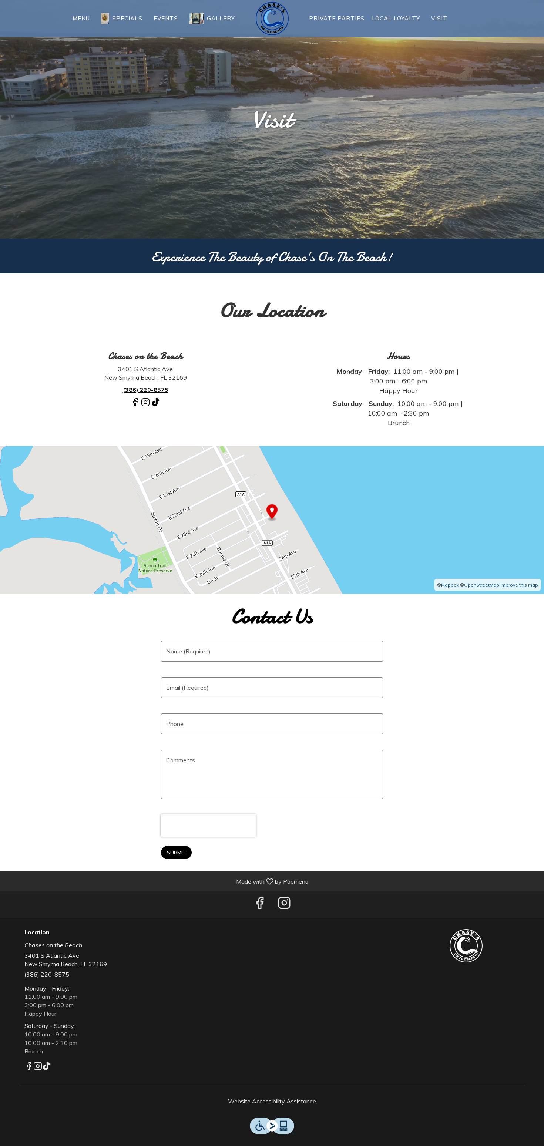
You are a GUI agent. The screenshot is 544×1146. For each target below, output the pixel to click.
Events (166, 18)
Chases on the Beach (466, 945)
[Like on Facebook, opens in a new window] (135, 405)
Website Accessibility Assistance (272, 1101)
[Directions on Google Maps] (272, 519)
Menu (81, 18)
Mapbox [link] (450, 585)
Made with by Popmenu (157, 881)
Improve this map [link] (519, 585)
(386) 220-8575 (46, 974)
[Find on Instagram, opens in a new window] (145, 405)
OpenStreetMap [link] (481, 585)
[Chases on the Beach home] (272, 18)
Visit (439, 18)
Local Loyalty (396, 18)
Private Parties (337, 18)
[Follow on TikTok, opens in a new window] (156, 405)
